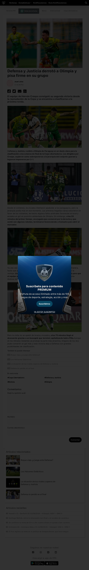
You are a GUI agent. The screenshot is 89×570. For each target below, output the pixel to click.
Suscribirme (44, 304)
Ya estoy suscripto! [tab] (44, 312)
